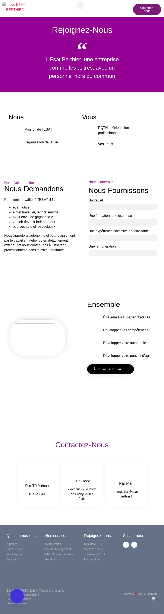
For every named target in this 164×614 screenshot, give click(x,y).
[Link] (134, 545)
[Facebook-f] (126, 545)
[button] (80, 5)
